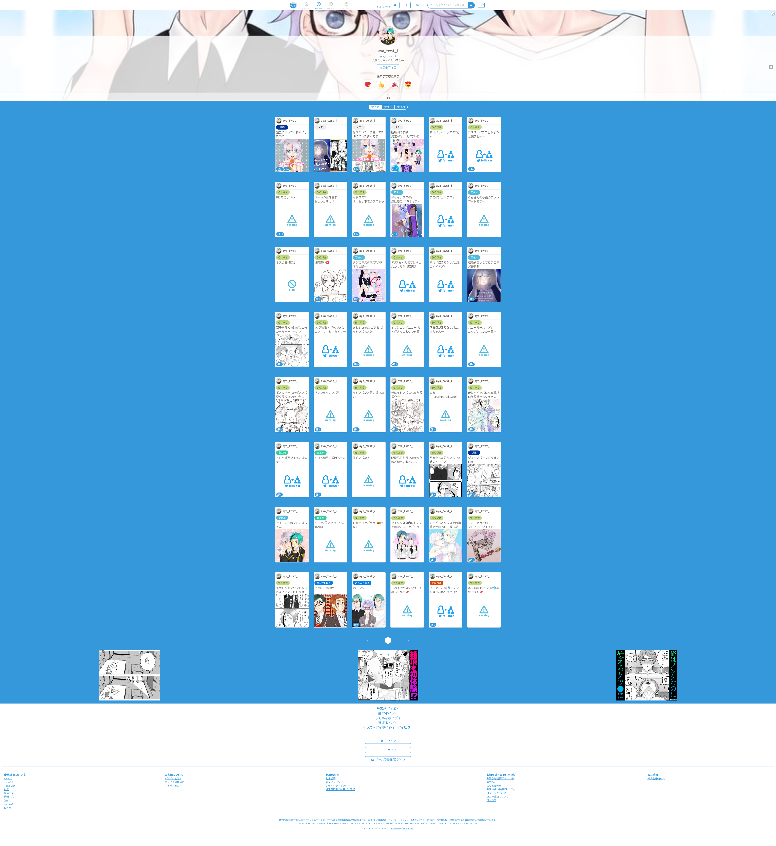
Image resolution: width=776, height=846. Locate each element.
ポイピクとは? (173, 778)
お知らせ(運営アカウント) (501, 778)
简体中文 (9, 793)
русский (8, 804)
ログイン (390, 741)
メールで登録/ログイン (390, 759)
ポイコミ (491, 800)
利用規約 (330, 778)
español (8, 782)
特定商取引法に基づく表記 (340, 789)
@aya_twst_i (388, 56)
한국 (6, 789)
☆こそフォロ (388, 67)
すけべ (401, 107)
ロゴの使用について (497, 796)
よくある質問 (494, 785)
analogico (395, 828)
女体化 (388, 107)
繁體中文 (9, 796)
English (8, 778)
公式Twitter (493, 782)
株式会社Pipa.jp (656, 778)
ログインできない (496, 793)
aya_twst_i (388, 50)
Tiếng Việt (9, 785)
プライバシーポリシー (338, 785)
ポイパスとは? (173, 785)
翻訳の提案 (19, 774)
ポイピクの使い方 (174, 782)
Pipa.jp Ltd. (408, 828)
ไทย (6, 800)
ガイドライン (333, 782)
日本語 (7, 807)
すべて (375, 107)
